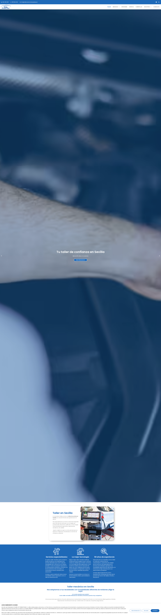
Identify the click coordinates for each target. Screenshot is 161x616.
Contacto (156, 7)
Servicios (115, 7)
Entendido (155, 610)
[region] (80, 609)
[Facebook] (156, 2)
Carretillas (139, 7)
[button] (1, 256)
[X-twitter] (159, 2)
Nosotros (147, 7)
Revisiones (124, 7)
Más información (136, 610)
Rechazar (146, 610)
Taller (109, 7)
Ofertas (131, 7)
